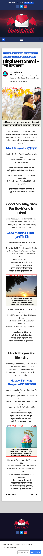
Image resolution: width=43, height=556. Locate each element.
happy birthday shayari (17, 78)
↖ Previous (11, 494)
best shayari (17, 75)
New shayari (25, 56)
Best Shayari (7, 53)
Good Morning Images (30, 53)
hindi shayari (30, 78)
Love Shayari (16, 56)
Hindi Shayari (7, 56)
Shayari (33, 56)
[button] (40, 39)
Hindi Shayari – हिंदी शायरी (21, 148)
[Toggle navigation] (22, 39)
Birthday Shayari (18, 53)
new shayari (20, 81)
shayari (27, 81)
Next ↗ (34, 494)
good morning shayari (29, 75)
